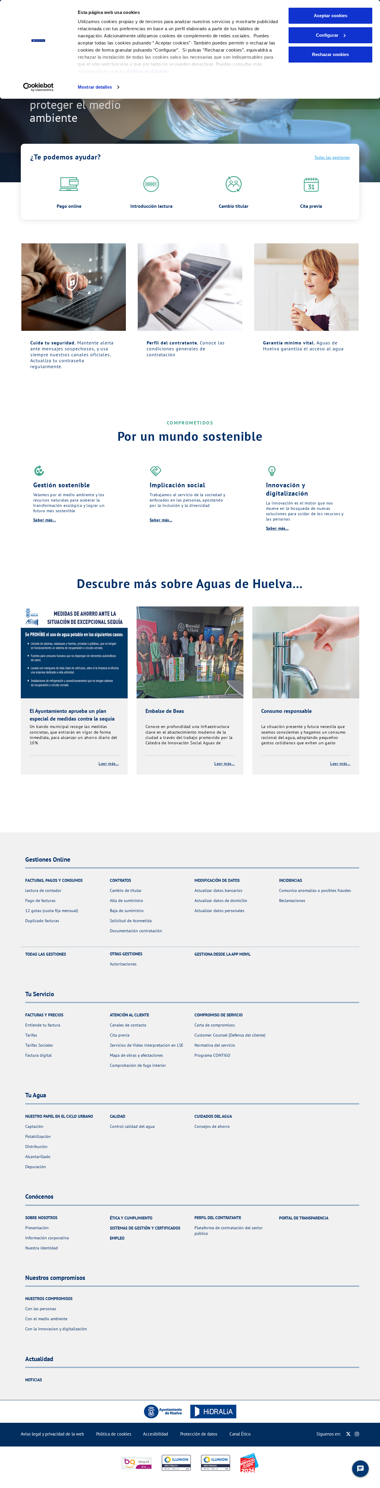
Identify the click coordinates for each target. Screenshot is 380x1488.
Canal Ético (240, 1434)
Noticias (33, 1379)
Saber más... (44, 520)
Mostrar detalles (95, 87)
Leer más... (109, 763)
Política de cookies (113, 1434)
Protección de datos (198, 1434)
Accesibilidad (155, 1434)
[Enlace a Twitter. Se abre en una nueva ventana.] (348, 1434)
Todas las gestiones (332, 157)
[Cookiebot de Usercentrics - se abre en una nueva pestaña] (38, 87)
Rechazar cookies (330, 54)
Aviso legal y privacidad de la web (52, 1434)
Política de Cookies (148, 71)
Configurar (327, 35)
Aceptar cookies (330, 15)
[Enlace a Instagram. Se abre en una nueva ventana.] (357, 1434)
